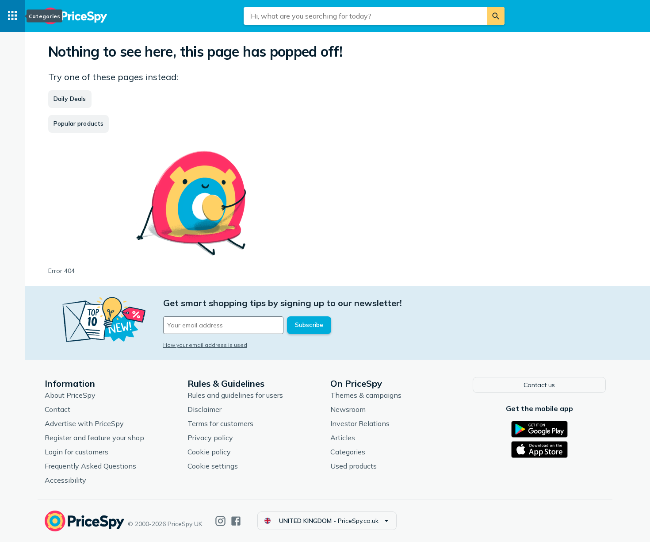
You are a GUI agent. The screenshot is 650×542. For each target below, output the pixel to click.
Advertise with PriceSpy (84, 423)
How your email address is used (205, 345)
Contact (57, 409)
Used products (353, 465)
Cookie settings (212, 465)
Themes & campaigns (365, 395)
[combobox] (365, 16)
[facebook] (236, 521)
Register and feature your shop (94, 437)
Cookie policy (209, 451)
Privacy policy (210, 437)
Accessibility (65, 480)
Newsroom (348, 409)
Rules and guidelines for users (235, 395)
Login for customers (76, 451)
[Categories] (12, 16)
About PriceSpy (70, 395)
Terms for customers (220, 423)
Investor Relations (360, 423)
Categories (347, 451)
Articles (342, 437)
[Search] (496, 16)
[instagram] (220, 521)
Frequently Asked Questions (90, 465)
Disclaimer (204, 409)
